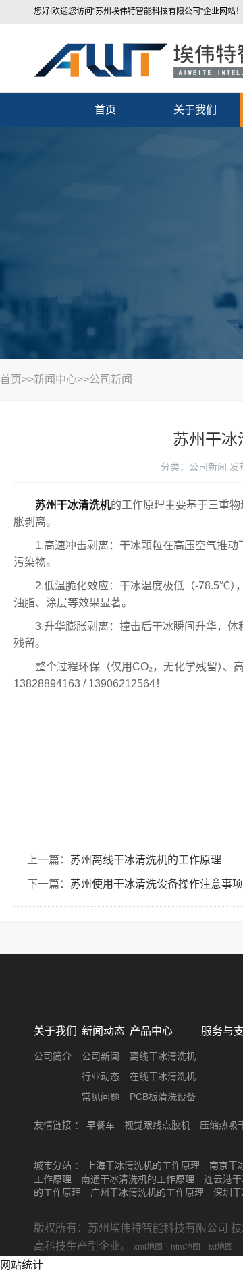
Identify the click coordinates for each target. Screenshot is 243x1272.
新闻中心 (55, 379)
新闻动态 (103, 1031)
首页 (105, 109)
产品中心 (151, 1031)
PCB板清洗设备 (163, 1096)
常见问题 (100, 1096)
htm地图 (185, 1247)
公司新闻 (110, 379)
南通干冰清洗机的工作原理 (137, 1179)
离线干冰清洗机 (163, 1056)
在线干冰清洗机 (163, 1076)
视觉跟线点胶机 (157, 1125)
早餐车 (100, 1125)
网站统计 (21, 1265)
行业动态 (100, 1076)
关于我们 (195, 109)
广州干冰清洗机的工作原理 (147, 1192)
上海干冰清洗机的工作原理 (143, 1165)
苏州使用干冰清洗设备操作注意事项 (156, 884)
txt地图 (221, 1247)
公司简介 (53, 1056)
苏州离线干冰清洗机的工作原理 (145, 859)
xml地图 (148, 1247)
